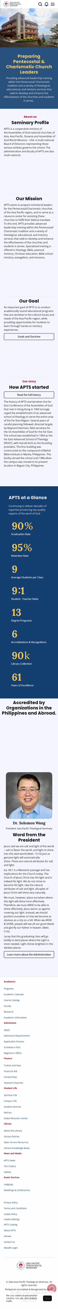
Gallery (7, 1171)
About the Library (13, 1130)
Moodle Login (11, 1247)
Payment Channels (13, 1082)
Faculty (7, 1005)
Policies (8, 1112)
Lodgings (8, 1184)
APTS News (9, 1160)
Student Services (12, 1106)
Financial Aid (10, 1071)
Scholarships (10, 1076)
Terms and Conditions (15, 1208)
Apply (7, 1029)
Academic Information (15, 1017)
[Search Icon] (40, 4)
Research (8, 1011)
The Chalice (10, 1166)
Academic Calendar (14, 994)
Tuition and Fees (12, 1065)
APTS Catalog (10, 1224)
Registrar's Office (12, 1053)
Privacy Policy (11, 1202)
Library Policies (11, 1136)
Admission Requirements (17, 1035)
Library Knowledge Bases (17, 1148)
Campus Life (10, 1100)
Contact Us (9, 1241)
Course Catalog (11, 1000)
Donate (7, 1236)
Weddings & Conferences (17, 1190)
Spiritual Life (10, 1095)
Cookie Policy (10, 1214)
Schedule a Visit (12, 1047)
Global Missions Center (16, 1118)
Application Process (14, 1041)
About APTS (10, 1230)
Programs (9, 988)
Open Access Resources (16, 1142)
